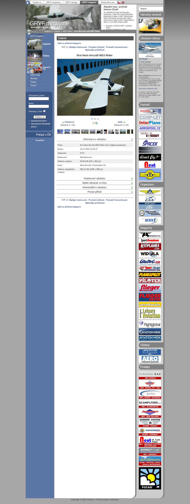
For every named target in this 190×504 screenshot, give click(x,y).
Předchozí (69, 122)
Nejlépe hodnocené (78, 47)
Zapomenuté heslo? (39, 121)
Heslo (31, 103)
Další (120, 122)
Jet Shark (143, 59)
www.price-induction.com (148, 88)
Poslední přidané (96, 47)
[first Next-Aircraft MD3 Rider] (95, 115)
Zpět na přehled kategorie (69, 43)
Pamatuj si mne (35, 111)
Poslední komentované (116, 47)
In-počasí (39, 140)
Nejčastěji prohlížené (94, 50)
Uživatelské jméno (37, 95)
